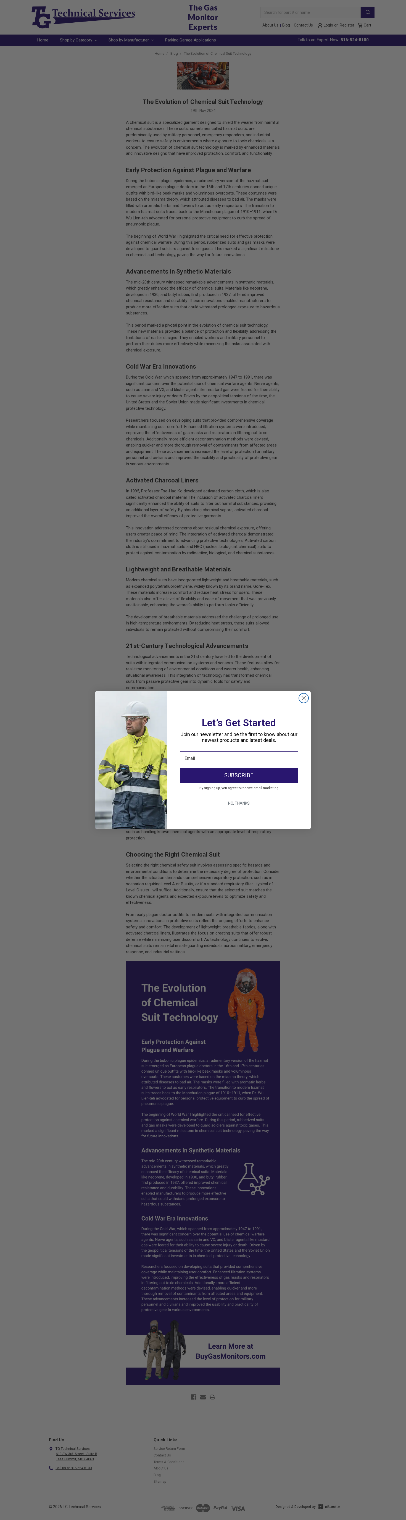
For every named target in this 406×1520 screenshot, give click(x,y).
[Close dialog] (304, 698)
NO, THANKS (239, 803)
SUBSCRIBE (239, 775)
